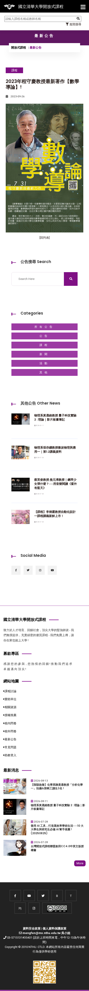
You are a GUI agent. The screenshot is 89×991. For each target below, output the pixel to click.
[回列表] (44, 237)
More (79, 863)
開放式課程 (18, 47)
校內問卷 (10, 723)
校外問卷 (10, 731)
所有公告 (44, 326)
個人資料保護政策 (54, 928)
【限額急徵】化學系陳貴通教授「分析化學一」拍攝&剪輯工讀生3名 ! (57, 786)
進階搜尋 (75, 24)
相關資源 (10, 707)
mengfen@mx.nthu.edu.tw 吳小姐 (46, 933)
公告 (44, 336)
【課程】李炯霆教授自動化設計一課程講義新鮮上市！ (55, 514)
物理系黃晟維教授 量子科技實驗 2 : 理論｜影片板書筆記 (55, 417)
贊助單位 (10, 699)
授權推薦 (10, 715)
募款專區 (11, 653)
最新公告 (10, 739)
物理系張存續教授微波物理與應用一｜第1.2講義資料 (55, 449)
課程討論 (10, 691)
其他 (44, 372)
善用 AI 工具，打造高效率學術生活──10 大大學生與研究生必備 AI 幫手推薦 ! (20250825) (57, 829)
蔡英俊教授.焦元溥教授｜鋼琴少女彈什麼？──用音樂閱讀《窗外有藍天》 (55, 483)
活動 (44, 363)
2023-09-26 (17, 96)
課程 (44, 345)
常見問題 (10, 747)
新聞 (44, 354)
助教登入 (10, 755)
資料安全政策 (32, 928)
